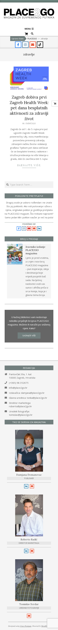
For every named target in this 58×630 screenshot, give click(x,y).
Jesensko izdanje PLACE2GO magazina (35, 250)
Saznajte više (29, 165)
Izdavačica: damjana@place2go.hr (27, 392)
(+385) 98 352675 (18, 382)
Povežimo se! (29, 224)
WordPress (45, 626)
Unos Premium (25, 626)
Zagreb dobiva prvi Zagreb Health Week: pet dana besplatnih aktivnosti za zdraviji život (29, 108)
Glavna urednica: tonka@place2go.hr (28, 397)
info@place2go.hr (18, 387)
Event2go (31, 123)
